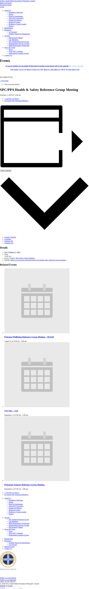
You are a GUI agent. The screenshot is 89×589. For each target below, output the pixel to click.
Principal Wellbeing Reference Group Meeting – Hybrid (29, 337)
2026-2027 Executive (16, 18)
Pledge (11, 14)
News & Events (9, 47)
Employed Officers (15, 20)
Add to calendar (6, 171)
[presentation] (36, 333)
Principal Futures (6, 5)
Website (2, 586)
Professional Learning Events (19, 53)
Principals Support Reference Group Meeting (24, 485)
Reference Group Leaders (17, 24)
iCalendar (7, 239)
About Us (7, 10)
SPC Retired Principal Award (19, 42)
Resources (7, 30)
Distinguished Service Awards (19, 44)
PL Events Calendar (76, 66)
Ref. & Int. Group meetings (25, 258)
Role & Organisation (16, 16)
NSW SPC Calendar (16, 51)
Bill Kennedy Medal (16, 38)
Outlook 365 (8, 241)
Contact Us (8, 55)
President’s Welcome (16, 12)
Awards (7, 36)
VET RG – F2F (11, 411)
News (11, 49)
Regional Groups (14, 22)
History (11, 26)
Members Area (9, 547)
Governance (13, 32)
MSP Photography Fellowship (19, 46)
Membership (8, 28)
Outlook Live (9, 243)
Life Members (13, 40)
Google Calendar (10, 237)
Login (2, 7)
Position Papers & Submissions (19, 34)
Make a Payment (6, 3)
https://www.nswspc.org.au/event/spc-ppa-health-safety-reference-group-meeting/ (38, 260)
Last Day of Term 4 (11, 99)
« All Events (4, 81)
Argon (10, 586)
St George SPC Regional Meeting (16, 101)
